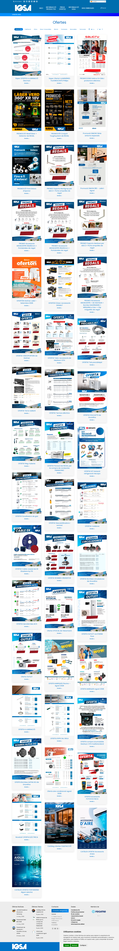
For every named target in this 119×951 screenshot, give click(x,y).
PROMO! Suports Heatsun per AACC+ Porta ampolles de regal (92, 245)
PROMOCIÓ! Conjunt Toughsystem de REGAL (59, 134)
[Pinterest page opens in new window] (32, 1)
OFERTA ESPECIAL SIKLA (59, 738)
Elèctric (56, 29)
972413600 (54, 924)
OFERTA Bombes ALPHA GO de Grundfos (27, 783)
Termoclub (82, 29)
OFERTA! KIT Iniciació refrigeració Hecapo (92, 472)
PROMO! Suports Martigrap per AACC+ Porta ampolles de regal (59, 190)
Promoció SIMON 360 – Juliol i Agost (92, 189)
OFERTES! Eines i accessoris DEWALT (59, 304)
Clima (35, 29)
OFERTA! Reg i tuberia (26, 463)
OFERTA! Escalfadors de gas (26, 516)
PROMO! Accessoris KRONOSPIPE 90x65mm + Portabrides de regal (27, 245)
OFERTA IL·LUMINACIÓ (26, 729)
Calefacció (28, 29)
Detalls (26, 83)
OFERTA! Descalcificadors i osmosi (59, 524)
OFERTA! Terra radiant (27, 411)
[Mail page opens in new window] (37, 1)
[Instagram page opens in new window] (29, 1)
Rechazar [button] (74, 945)
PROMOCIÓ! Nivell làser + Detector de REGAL (27, 134)
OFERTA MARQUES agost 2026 (92, 689)
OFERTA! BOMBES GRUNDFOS (59, 578)
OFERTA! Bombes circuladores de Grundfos (92, 580)
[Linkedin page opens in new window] (24, 1)
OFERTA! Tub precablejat (92, 362)
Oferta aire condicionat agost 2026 (59, 792)
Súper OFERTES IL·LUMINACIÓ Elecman (26, 79)
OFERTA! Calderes (92, 526)
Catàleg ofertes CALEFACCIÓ (59, 846)
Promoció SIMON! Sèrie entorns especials (92, 134)
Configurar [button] (83, 945)
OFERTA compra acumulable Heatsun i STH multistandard (92, 743)
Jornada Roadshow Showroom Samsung (22, 912)
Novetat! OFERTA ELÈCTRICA (27, 837)
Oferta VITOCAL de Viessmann (59, 631)
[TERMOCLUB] (99, 912)
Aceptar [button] (67, 945)
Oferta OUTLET (26, 677)
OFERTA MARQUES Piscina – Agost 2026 (59, 684)
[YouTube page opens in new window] (34, 1)
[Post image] (13, 910)
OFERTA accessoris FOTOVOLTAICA (92, 798)
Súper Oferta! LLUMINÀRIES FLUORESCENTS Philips (59, 79)
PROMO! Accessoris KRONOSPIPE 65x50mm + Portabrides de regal (59, 248)
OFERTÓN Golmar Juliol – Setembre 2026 (27, 302)
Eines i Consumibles (45, 29)
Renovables (73, 29)
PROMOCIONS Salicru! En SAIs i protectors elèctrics (92, 79)
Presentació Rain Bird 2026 (21, 921)
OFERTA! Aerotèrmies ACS (26, 624)
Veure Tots (19, 29)
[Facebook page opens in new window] (27, 1)
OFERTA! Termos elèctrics (59, 413)
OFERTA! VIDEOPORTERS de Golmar (26, 357)
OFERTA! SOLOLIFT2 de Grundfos (92, 416)
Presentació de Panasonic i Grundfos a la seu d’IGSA (22, 930)
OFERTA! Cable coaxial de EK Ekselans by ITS (26, 570)
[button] (99, 914)
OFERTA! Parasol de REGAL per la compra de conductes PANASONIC (59, 468)
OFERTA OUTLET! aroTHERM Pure (92, 635)
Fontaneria (64, 29)
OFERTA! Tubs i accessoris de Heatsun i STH (59, 359)
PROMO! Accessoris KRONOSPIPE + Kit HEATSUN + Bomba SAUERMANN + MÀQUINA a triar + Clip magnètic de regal (92, 305)
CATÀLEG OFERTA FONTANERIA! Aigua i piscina (27, 891)
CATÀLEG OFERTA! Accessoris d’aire (92, 852)
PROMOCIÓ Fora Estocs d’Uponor (26, 189)
